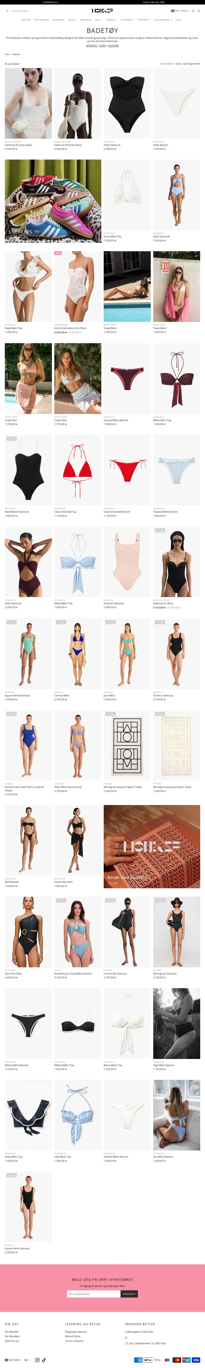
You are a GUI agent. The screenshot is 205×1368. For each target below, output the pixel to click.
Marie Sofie (110, 325)
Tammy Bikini (61, 695)
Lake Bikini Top (62, 1156)
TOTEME (108, 783)
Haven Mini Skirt (63, 882)
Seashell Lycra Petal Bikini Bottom (73, 973)
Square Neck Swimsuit (17, 695)
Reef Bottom (12, 882)
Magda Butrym (13, 141)
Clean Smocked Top (65, 511)
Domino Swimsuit (114, 603)
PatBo (57, 970)
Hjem (7, 54)
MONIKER (91, 45)
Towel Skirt (11, 420)
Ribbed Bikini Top (64, 1065)
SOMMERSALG (50, 2)
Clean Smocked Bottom (117, 511)
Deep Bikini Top (13, 328)
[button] (24, 10)
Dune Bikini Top (112, 236)
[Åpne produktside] (28, 103)
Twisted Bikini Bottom (116, 420)
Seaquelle (109, 141)
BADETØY (113, 45)
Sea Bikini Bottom (163, 1156)
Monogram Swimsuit (165, 973)
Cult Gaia (10, 970)
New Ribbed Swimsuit (17, 511)
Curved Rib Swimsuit (115, 973)
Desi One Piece (13, 973)
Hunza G (108, 600)
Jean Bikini (109, 695)
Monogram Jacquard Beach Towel (123, 787)
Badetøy (16, 54)
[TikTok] (44, 1360)
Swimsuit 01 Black (163, 603)
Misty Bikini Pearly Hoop (67, 787)
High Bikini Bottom (163, 1065)
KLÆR (102, 45)
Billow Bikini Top (162, 420)
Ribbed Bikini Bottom (17, 1065)
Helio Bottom (160, 145)
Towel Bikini (110, 328)
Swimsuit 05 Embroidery (18, 145)
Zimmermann (61, 325)
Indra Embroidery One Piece (70, 328)
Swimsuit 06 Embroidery (68, 145)
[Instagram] (37, 1360)
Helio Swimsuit (112, 145)
